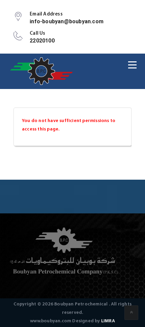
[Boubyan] (42, 71)
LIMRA (108, 321)
